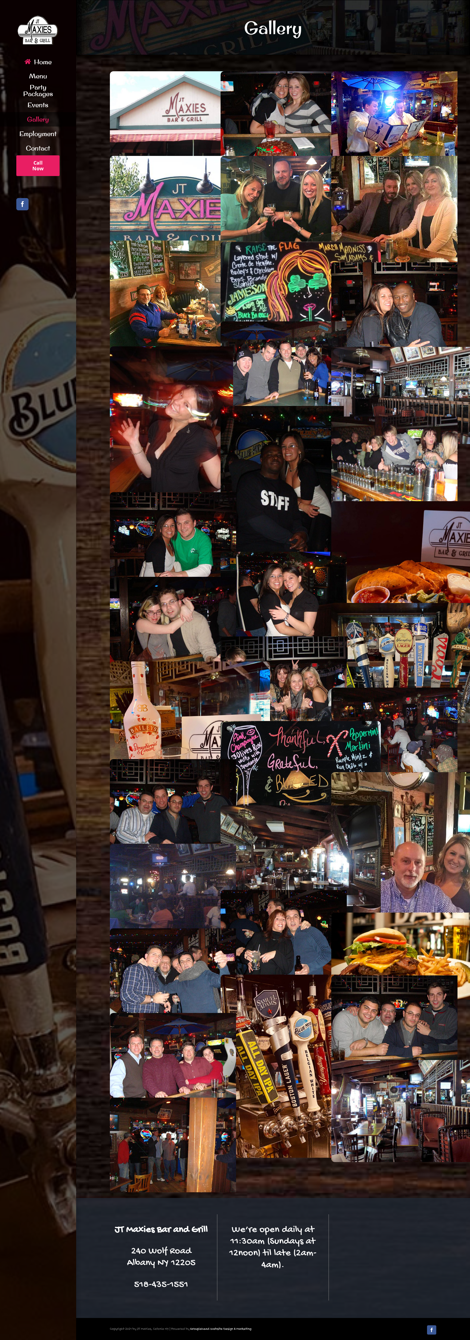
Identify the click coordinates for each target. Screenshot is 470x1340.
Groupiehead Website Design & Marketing (220, 1329)
